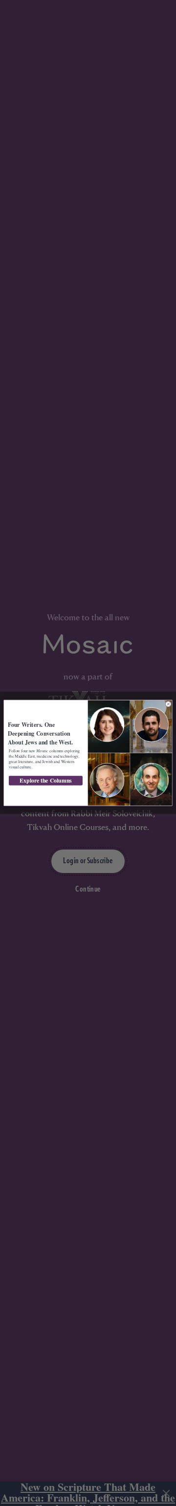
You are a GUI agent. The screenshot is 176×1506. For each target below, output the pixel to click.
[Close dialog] (168, 704)
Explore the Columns (46, 781)
